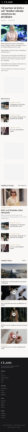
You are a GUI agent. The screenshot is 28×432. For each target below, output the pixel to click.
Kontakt (2, 403)
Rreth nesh (3, 400)
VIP (1, 373)
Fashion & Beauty (4, 377)
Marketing (3, 394)
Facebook (3, 415)
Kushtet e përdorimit (11, 427)
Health (2, 380)
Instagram (3, 413)
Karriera (2, 407)
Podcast (3, 392)
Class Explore (4, 388)
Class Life (3, 375)
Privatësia (18, 427)
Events (2, 390)
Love (2, 382)
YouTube (3, 417)
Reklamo (3, 405)
